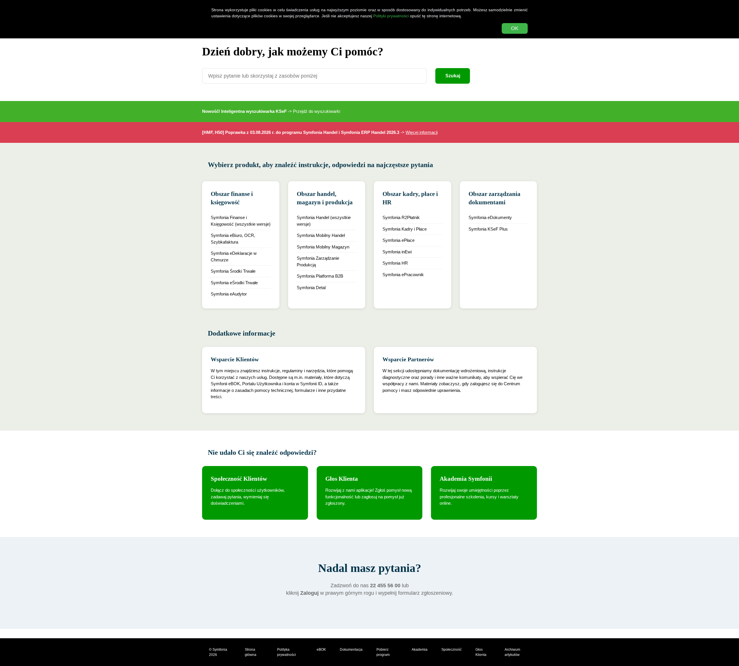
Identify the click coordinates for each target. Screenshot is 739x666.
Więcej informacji (422, 132)
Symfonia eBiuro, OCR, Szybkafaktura (233, 238)
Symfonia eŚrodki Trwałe (234, 282)
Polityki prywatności (391, 16)
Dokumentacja (351, 650)
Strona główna (250, 652)
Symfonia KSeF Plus (488, 229)
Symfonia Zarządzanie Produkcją (318, 261)
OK (514, 28)
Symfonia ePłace (398, 240)
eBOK (321, 650)
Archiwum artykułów (512, 652)
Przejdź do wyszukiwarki (316, 111)
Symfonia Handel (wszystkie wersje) (324, 221)
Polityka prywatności (286, 652)
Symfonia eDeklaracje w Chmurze (234, 256)
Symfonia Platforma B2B (320, 276)
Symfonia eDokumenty (490, 217)
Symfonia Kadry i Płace (404, 229)
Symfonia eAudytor (229, 293)
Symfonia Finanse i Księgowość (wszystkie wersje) (240, 221)
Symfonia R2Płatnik (401, 217)
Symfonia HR (395, 263)
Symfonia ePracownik (403, 274)
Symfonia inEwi (397, 251)
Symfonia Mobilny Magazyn (323, 246)
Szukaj (452, 75)
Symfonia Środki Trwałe (233, 271)
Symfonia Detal (311, 287)
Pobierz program (383, 652)
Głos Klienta (480, 652)
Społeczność (451, 650)
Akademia (420, 650)
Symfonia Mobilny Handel (321, 235)
